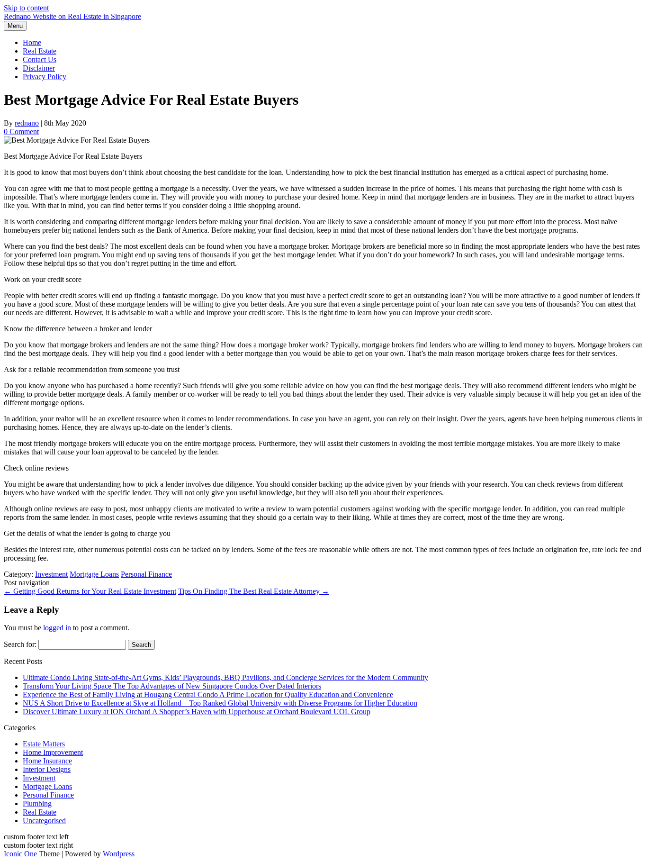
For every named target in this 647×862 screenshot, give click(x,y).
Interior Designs (47, 769)
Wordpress (119, 854)
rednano (27, 123)
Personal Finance (146, 574)
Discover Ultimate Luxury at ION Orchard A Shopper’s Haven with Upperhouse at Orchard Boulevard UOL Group (196, 712)
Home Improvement (53, 752)
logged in (57, 628)
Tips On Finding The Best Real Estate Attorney (253, 591)
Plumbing (37, 803)
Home (32, 42)
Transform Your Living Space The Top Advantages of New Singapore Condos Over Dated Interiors (172, 686)
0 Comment (21, 131)
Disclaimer (39, 68)
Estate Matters (44, 744)
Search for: (20, 644)
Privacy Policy (44, 77)
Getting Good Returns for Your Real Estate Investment (90, 591)
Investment (51, 574)
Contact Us (39, 59)
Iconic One (20, 854)
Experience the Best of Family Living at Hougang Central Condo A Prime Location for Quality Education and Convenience (208, 694)
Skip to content (26, 8)
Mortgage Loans (94, 574)
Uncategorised (44, 821)
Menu (15, 25)
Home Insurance (47, 761)
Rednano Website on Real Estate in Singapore (72, 16)
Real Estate (39, 51)
